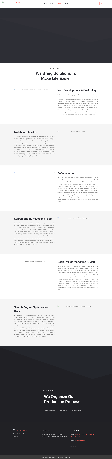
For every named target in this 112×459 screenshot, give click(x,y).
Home (45, 3)
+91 (71, 436)
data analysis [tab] (63, 410)
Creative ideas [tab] (50, 410)
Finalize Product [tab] (77, 410)
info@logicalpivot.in (79, 440)
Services (58, 3)
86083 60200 (76, 436)
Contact (66, 3)
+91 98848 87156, (90, 434)
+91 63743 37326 (79, 434)
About (51, 3)
